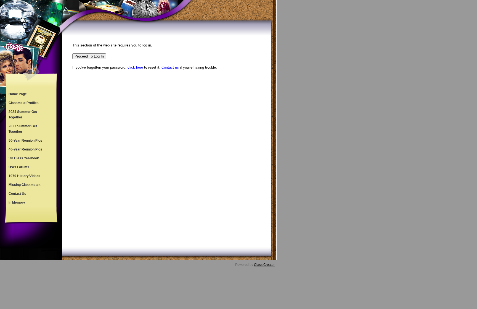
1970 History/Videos (24, 176)
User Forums (19, 167)
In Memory (17, 202)
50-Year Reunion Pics (25, 140)
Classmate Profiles (24, 103)
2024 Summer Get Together (23, 114)
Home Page (18, 94)
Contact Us (17, 194)
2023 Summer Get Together (23, 129)
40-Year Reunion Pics (25, 149)
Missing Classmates (25, 185)
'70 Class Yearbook (24, 158)
